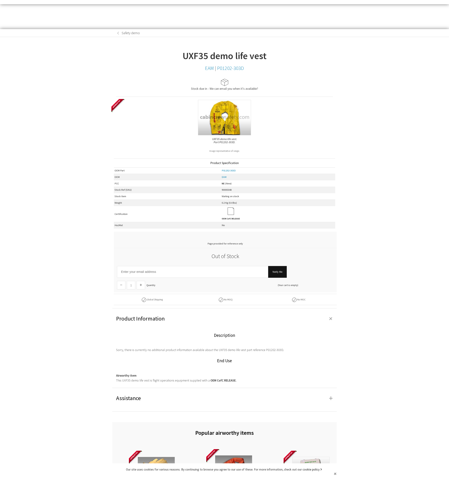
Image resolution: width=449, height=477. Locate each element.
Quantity (150, 285)
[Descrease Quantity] (121, 285)
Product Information (224, 318)
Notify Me (277, 272)
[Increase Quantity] (141, 285)
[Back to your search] (118, 33)
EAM (224, 177)
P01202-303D (229, 170)
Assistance (224, 398)
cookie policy (311, 469)
